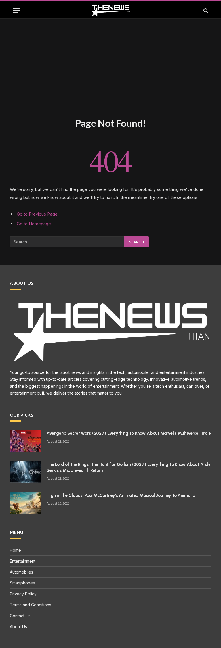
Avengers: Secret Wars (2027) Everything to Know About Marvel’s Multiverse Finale (129, 433)
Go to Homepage (34, 223)
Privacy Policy (23, 593)
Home (15, 550)
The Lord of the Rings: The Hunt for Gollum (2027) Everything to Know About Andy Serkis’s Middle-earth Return (129, 467)
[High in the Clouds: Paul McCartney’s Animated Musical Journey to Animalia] (25, 503)
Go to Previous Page (37, 214)
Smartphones (22, 582)
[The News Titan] (111, 10)
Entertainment (22, 561)
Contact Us (20, 615)
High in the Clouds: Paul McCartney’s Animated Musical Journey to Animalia (121, 495)
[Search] (205, 10)
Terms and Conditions (30, 604)
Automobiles (21, 572)
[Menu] (16, 10)
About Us (18, 626)
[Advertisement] (110, 74)
